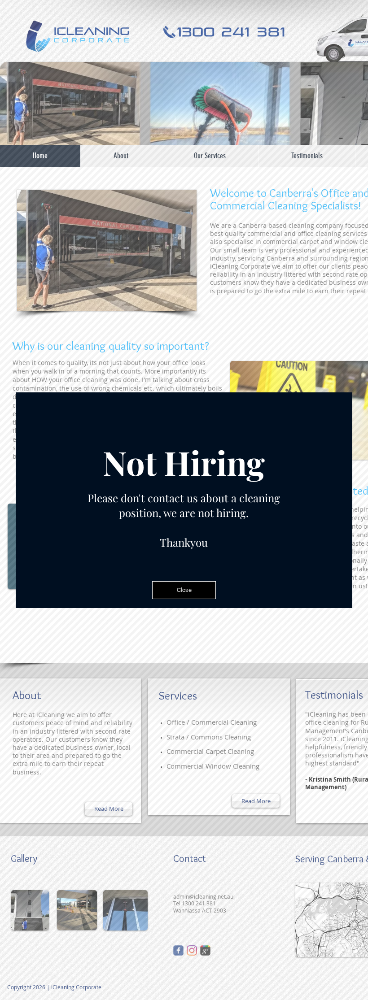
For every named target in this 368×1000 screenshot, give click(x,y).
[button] (184, 590)
